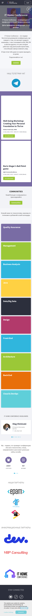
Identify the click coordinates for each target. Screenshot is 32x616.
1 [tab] (12, 437)
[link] (16, 597)
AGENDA (16, 63)
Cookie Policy (24, 608)
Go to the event (9, 136)
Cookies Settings (8, 612)
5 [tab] (18, 437)
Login (27, 2)
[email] (11, 597)
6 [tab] (20, 437)
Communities (16, 203)
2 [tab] (13, 437)
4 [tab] (16, 437)
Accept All (21, 612)
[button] (2, 2)
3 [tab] (15, 437)
